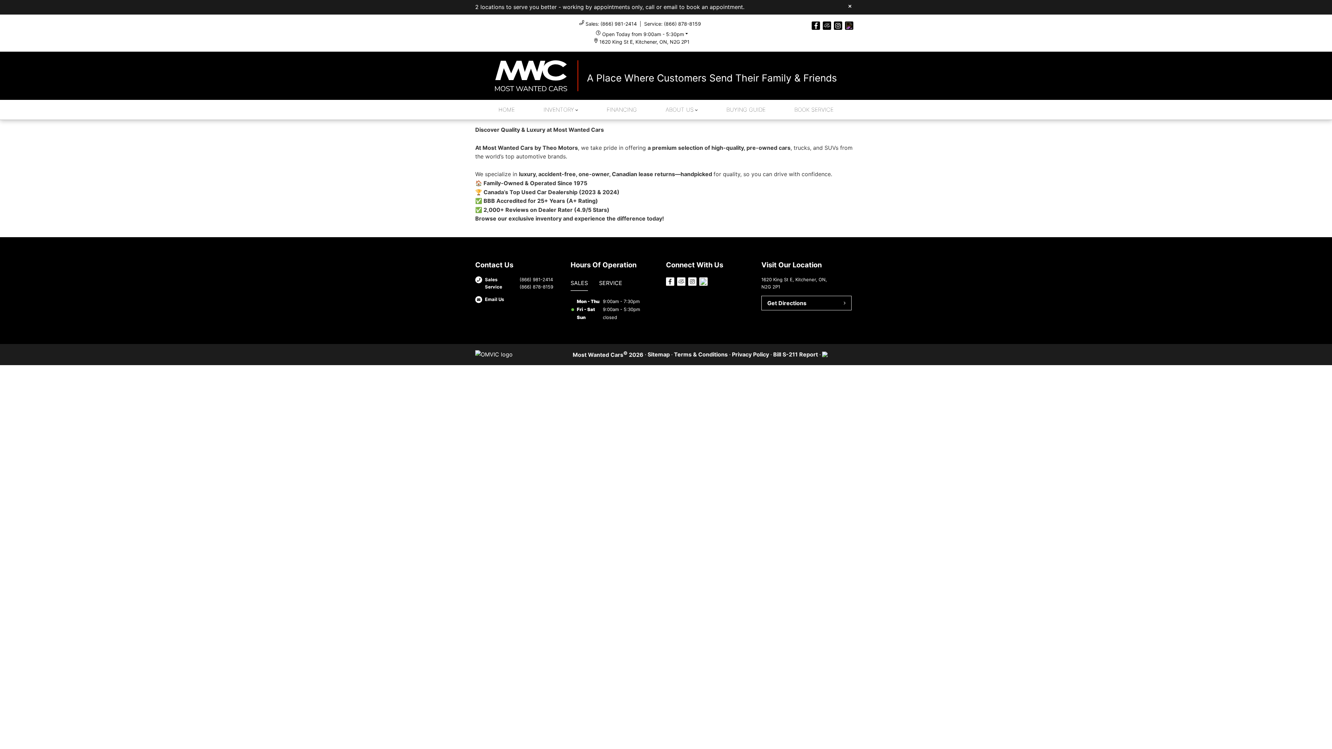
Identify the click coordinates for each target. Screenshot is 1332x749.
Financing (622, 109)
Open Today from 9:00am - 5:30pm (643, 34)
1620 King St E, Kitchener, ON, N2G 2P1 (644, 42)
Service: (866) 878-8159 (672, 24)
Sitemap (659, 354)
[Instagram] (838, 25)
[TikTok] (849, 25)
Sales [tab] (579, 282)
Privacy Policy (750, 354)
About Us (680, 109)
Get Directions (786, 303)
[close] (850, 6)
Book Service (814, 109)
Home (506, 109)
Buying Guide (746, 109)
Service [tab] (610, 282)
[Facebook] (816, 25)
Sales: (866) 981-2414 (611, 24)
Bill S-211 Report (795, 354)
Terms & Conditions (701, 354)
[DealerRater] (827, 25)
